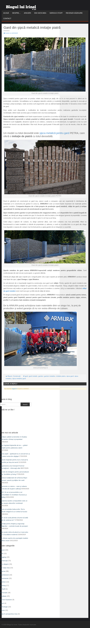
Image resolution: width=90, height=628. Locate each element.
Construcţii (16, 376)
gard (26, 376)
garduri (40, 376)
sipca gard (70, 376)
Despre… (16, 13)
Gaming (3, 585)
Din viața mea (40, 13)
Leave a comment (11, 33)
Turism (2, 610)
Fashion (3, 582)
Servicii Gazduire (6, 599)
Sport (2, 603)
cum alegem (4, 564)
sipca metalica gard (19, 378)
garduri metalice (49, 376)
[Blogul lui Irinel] (21, 7)
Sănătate (3, 596)
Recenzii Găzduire (74, 13)
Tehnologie (4, 607)
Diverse (2, 571)
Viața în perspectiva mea (8, 614)
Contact (7, 18)
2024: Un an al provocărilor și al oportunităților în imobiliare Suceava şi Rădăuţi (13, 494)
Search (25, 404)
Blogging (3, 557)
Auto (1, 553)
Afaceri (27, 13)
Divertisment (4, 575)
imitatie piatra (61, 376)
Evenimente (4, 578)
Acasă (6, 13)
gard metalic (33, 376)
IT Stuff (2, 589)
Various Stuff (56, 13)
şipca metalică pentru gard (54, 133)
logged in (14, 388)
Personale (3, 592)
